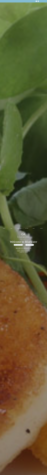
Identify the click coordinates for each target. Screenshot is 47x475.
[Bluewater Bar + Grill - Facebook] (36, 1)
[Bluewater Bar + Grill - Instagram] (38, 1)
